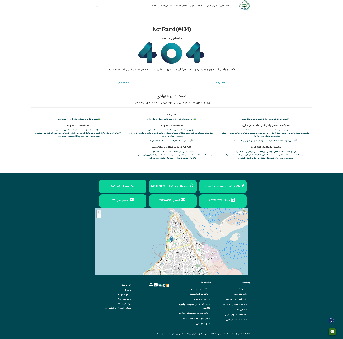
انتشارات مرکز (196, 5)
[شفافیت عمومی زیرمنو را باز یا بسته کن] (171, 5)
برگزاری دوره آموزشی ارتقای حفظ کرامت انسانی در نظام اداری (171, 129)
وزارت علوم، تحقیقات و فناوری (235, 299)
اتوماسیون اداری (202, 323)
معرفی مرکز (212, 5)
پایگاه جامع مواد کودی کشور (236, 319)
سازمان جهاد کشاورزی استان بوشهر (234, 304)
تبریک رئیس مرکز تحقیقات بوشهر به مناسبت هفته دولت (172, 151)
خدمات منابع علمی (201, 299)
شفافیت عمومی (180, 5)
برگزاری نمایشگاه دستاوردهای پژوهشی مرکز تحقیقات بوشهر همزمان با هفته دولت (265, 151)
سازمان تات (243, 288)
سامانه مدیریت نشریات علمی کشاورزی (193, 313)
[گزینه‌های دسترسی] (331, 320)
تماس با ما (151, 5)
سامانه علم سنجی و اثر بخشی (197, 288)
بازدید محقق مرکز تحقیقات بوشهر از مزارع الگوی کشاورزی (77, 129)
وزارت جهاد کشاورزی (239, 294)
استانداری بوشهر (241, 309)
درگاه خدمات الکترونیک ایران (236, 314)
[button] (171, 239)
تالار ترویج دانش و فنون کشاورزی (195, 318)
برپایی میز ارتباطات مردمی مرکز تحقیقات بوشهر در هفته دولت (265, 129)
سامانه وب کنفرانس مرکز (199, 294)
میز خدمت (163, 5)
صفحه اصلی (225, 5)
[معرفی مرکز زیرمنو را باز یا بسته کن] (204, 5)
